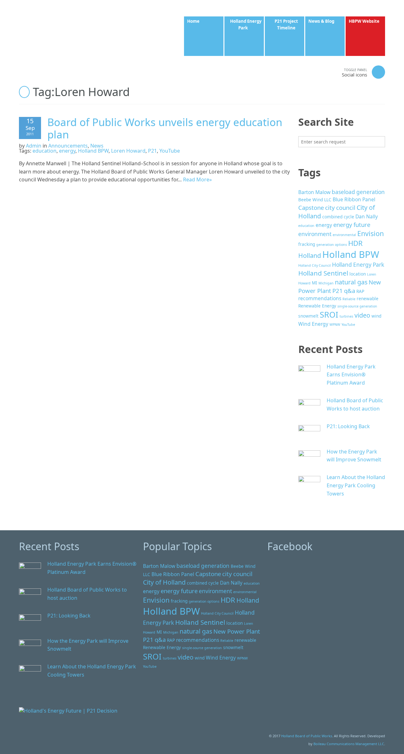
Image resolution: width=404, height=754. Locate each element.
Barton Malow (314, 192)
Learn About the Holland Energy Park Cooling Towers (356, 485)
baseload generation (358, 192)
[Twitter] (302, 72)
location (357, 274)
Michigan (326, 283)
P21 (152, 150)
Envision (370, 233)
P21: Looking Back (348, 426)
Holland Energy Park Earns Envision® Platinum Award (351, 374)
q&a (349, 291)
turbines (346, 316)
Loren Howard (128, 150)
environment (314, 234)
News (97, 145)
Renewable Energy (317, 306)
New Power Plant (236, 631)
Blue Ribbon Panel (354, 199)
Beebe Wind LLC (314, 200)
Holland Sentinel (323, 273)
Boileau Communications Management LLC (348, 743)
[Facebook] (289, 72)
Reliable (348, 299)
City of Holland (164, 582)
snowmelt (308, 316)
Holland (309, 255)
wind (376, 316)
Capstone (311, 207)
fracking (306, 244)
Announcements (68, 145)
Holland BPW (93, 150)
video (362, 315)
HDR (355, 243)
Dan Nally (366, 216)
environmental (344, 235)
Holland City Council (314, 265)
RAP (360, 291)
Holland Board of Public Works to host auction (355, 404)
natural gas (351, 282)
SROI (329, 314)
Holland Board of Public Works (306, 735)
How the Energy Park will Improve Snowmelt (354, 455)
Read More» (197, 179)
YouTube (169, 150)
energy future (351, 224)
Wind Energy (313, 323)
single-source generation (357, 306)
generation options (331, 244)
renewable (367, 298)
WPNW (335, 324)
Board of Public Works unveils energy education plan (164, 128)
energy (67, 150)
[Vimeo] (315, 72)
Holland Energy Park (358, 264)
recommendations (319, 298)
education (44, 150)
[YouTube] (327, 72)
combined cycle (338, 217)
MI (314, 283)
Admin (33, 145)
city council (340, 207)
